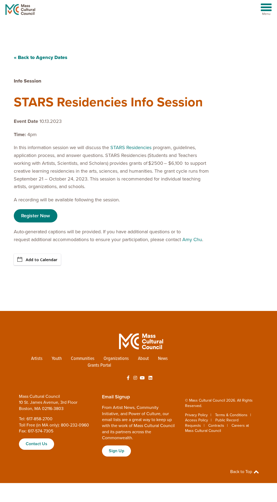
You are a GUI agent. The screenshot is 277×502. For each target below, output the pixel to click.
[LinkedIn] (150, 378)
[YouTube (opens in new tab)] (142, 378)
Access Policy (196, 420)
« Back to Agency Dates (40, 57)
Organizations (116, 359)
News (163, 359)
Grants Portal (99, 365)
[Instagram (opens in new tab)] (135, 378)
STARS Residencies (130, 147)
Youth (57, 359)
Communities (82, 359)
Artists (36, 359)
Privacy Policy (196, 415)
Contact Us (36, 444)
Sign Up (116, 451)
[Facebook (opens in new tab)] (128, 378)
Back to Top (241, 471)
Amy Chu (192, 239)
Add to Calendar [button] (41, 259)
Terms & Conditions (231, 415)
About (143, 359)
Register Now (35, 216)
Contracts (216, 425)
